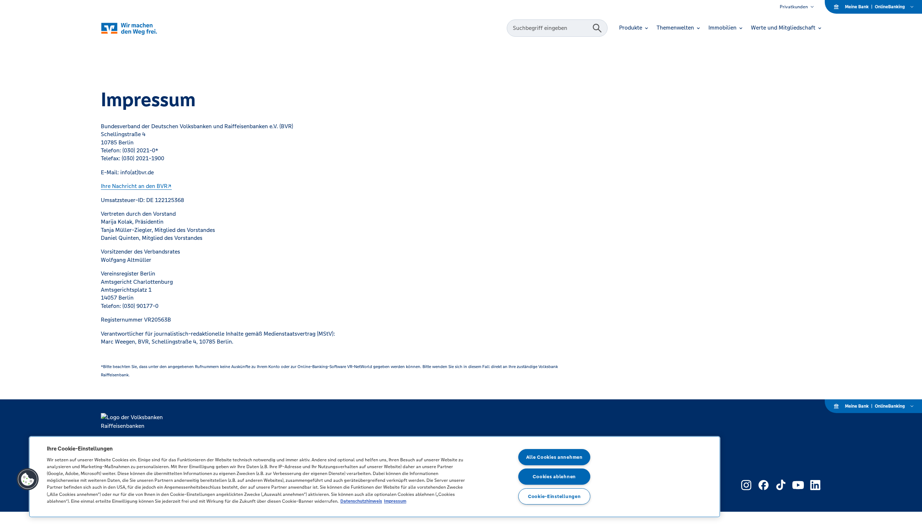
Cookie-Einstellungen (554, 496)
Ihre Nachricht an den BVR (134, 186)
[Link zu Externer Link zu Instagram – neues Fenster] (746, 485)
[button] (27, 479)
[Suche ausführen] (597, 28)
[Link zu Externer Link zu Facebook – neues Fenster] (763, 485)
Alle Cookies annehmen (554, 457)
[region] (374, 476)
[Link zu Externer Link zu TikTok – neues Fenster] (781, 485)
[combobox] (550, 28)
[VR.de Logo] (139, 28)
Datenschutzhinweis (361, 501)
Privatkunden (794, 7)
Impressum (395, 501)
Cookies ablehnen (554, 477)
